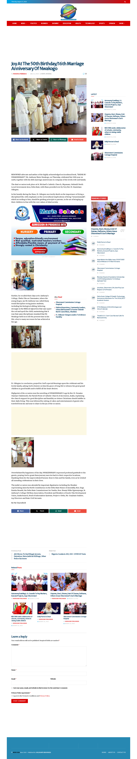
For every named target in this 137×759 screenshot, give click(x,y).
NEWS (23, 23)
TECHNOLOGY (90, 23)
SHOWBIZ (55, 23)
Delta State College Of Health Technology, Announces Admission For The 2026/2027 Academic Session (111, 298)
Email (14, 679)
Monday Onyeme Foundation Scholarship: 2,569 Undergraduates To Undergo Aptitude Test (111, 279)
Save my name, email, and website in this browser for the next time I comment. (40, 688)
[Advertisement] (68, 43)
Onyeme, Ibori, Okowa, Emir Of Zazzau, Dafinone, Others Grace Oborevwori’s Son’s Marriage (104, 231)
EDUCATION (67, 23)
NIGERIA (48, 74)
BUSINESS (44, 23)
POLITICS (33, 23)
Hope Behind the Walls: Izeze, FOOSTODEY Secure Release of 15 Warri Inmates (110, 261)
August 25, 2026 (69, 623)
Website (53, 679)
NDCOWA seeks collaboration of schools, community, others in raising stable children (21, 618)
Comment (15, 645)
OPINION (112, 23)
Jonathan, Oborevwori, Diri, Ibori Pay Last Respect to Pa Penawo (110, 289)
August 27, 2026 (34, 598)
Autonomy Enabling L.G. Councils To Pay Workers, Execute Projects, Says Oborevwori (110, 251)
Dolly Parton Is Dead (44, 617)
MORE (121, 23)
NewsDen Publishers (20, 74)
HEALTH (78, 23)
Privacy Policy (45, 696)
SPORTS (102, 23)
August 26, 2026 (17, 625)
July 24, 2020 (34, 74)
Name (14, 670)
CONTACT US (121, 752)
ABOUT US (111, 752)
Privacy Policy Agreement (21, 693)
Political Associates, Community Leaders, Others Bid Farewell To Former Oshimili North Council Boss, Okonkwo (70, 310)
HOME (14, 23)
